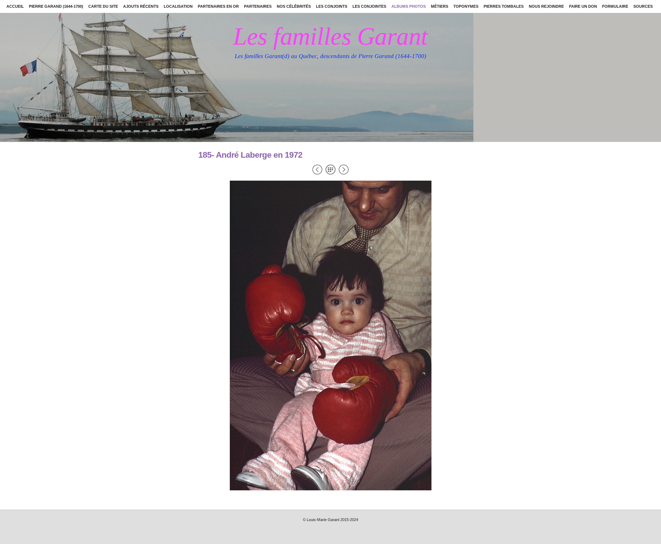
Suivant (344, 169)
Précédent (317, 169)
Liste (330, 169)
